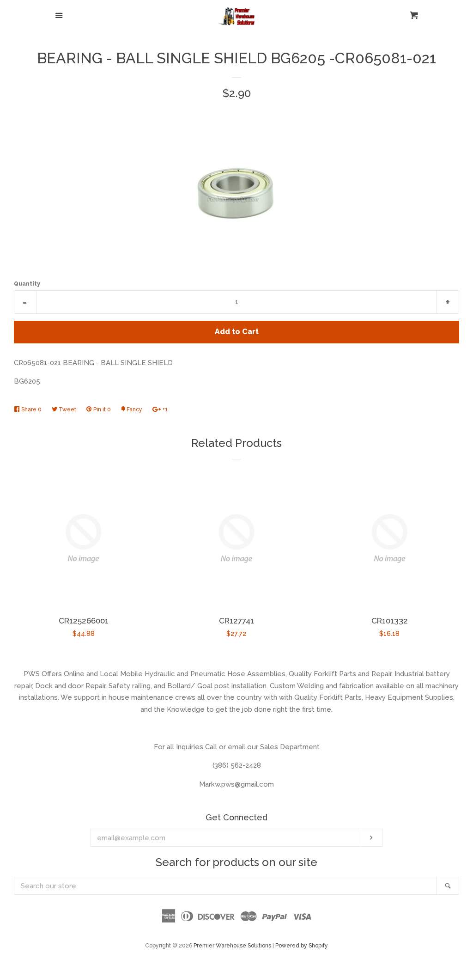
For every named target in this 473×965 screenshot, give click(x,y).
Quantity (27, 284)
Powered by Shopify (301, 945)
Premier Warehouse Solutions (232, 945)
